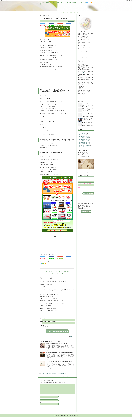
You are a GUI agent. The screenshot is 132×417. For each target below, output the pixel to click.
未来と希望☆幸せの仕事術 (84, 136)
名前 (41, 395)
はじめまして (58, 12)
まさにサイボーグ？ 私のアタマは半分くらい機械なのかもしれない (87, 119)
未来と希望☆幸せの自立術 (84, 140)
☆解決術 (78, 12)
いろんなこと (81, 131)
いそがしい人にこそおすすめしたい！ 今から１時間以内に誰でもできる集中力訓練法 (87, 115)
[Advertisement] (57, 78)
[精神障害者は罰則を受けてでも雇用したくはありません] (42, 345)
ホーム (53, 12)
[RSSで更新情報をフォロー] (91, 2)
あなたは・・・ (81, 187)
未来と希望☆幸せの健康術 (84, 137)
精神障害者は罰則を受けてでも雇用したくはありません (57, 343)
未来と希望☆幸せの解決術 (84, 142)
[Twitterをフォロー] (87, 2)
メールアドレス (81, 179)
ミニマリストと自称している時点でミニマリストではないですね (59, 361)
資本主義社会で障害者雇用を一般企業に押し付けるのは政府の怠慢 (59, 352)
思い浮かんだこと (71, 21)
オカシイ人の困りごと (83, 133)
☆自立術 (70, 12)
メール (41, 398)
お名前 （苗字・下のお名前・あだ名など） (86, 183)
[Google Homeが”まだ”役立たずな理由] (68, 23)
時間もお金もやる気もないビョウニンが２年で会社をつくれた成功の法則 (65, 3)
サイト (41, 402)
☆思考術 (66, 12)
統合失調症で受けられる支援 (84, 145)
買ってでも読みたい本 (83, 146)
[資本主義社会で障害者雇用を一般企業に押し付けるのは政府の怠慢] (42, 354)
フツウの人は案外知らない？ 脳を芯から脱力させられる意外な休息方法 (88, 105)
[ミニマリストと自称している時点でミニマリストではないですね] (42, 363)
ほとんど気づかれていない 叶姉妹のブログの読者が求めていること (54, 373)
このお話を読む (48, 350)
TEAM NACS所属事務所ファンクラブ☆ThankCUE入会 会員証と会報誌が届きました (87, 124)
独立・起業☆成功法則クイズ (84, 143)
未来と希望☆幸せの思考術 (84, 139)
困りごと (74, 12)
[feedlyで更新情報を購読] (89, 2)
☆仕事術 (62, 12)
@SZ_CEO (72, 336)
